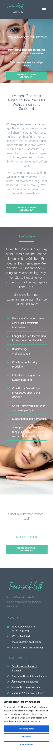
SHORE (30, 392)
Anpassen (26, 737)
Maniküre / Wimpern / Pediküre (27, 693)
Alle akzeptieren (26, 729)
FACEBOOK (18, 392)
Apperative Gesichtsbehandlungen (29, 676)
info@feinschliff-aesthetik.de (26, 642)
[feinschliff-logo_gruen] (16, 4)
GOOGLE (17, 397)
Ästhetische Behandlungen (25, 681)
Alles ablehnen (27, 744)
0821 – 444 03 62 (20, 636)
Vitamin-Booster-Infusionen (25, 687)
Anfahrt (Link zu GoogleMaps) (27, 647)
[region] (26, 724)
